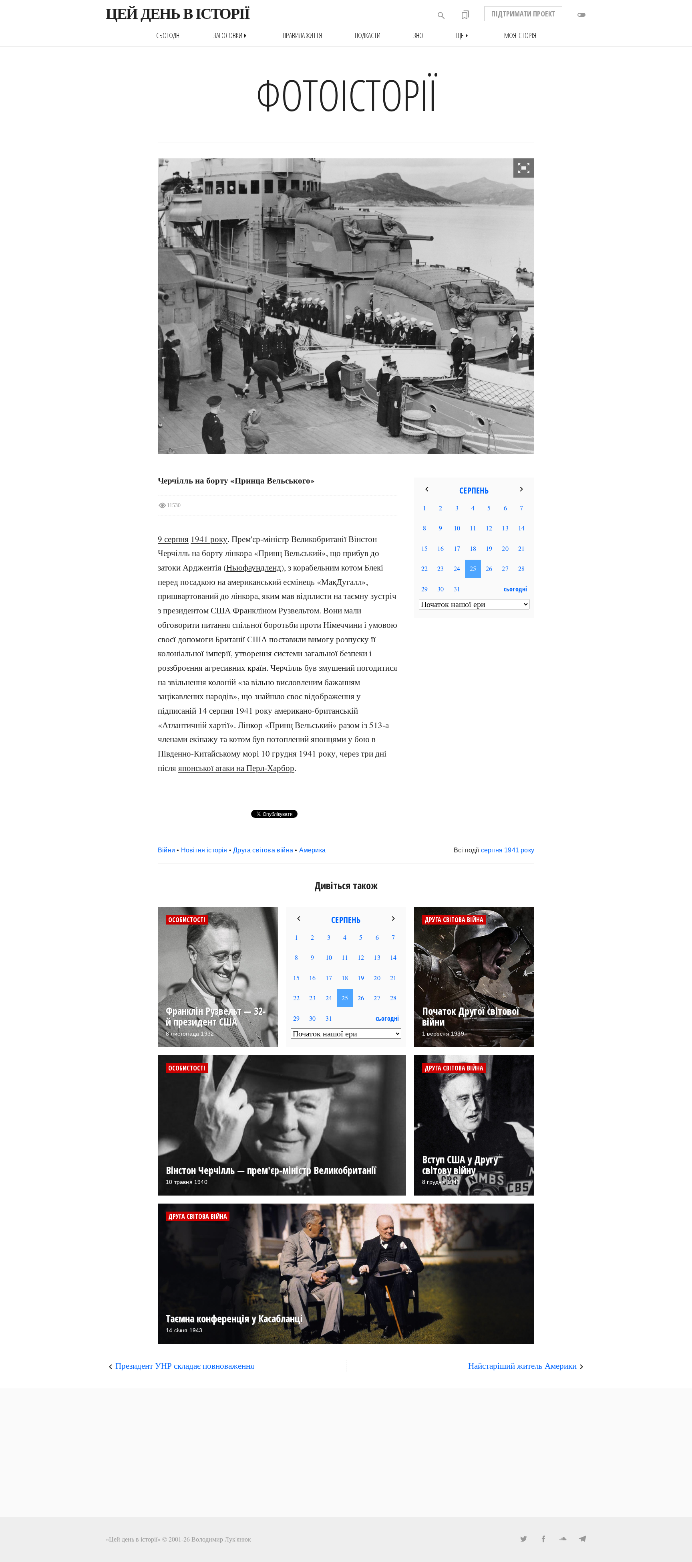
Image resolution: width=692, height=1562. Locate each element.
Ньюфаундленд (253, 567)
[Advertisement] (346, 1452)
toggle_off (581, 15)
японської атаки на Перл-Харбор (236, 767)
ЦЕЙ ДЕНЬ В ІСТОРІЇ (177, 13)
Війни (166, 850)
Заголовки (231, 35)
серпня (492, 850)
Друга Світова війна (453, 919)
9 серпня (173, 538)
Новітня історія (204, 850)
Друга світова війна (263, 850)
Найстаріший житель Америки (522, 1365)
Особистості (186, 919)
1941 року (209, 538)
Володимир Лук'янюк (221, 1539)
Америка (312, 850)
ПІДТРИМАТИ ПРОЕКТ (523, 13)
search (441, 15)
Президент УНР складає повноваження (184, 1365)
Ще (463, 35)
